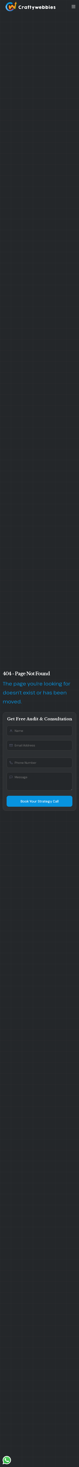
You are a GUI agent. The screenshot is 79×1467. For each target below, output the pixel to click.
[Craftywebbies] (31, 12)
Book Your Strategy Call (40, 801)
